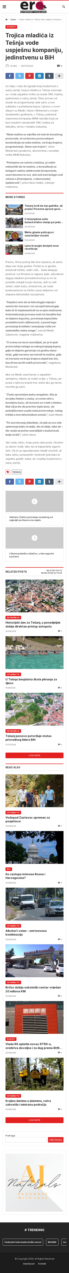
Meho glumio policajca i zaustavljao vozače (39, 234)
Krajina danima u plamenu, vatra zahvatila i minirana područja (28, 1102)
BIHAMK (45, 1242)
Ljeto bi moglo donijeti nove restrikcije (42, 247)
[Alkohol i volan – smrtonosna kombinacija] (34, 904)
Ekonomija (13, 618)
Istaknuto (13, 674)
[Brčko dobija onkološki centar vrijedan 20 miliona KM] (34, 960)
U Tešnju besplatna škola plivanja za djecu (31, 681)
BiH (9, 869)
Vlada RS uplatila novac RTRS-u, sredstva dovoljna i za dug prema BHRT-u (34, 1046)
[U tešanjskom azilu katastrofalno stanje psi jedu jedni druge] (14, 223)
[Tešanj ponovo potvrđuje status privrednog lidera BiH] (34, 709)
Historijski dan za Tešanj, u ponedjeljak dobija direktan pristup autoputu (33, 624)
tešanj (17, 471)
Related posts (54, 570)
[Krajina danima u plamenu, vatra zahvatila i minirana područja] (34, 1074)
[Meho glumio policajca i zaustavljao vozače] (14, 236)
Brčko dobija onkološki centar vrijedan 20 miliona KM (33, 989)
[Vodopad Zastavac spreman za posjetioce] (34, 790)
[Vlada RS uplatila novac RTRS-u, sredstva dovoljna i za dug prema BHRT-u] (34, 1017)
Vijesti (13, 19)
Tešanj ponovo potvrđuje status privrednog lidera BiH (28, 737)
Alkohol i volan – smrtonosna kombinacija (26, 932)
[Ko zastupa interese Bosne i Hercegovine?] (34, 847)
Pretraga (10, 1135)
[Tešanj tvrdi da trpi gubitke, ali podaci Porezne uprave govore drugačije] (14, 209)
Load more (34, 755)
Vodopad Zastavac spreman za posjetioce (27, 819)
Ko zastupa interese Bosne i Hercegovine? (25, 876)
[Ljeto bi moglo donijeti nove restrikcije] (14, 249)
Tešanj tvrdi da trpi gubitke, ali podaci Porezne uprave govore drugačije (44, 207)
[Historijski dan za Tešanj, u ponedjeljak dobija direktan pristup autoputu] (34, 596)
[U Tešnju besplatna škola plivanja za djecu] (34, 652)
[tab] (54, 570)
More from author (51, 573)
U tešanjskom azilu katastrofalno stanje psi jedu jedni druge (43, 221)
